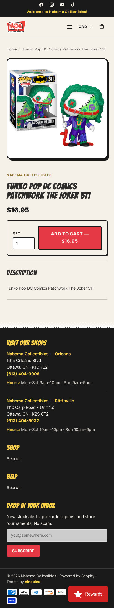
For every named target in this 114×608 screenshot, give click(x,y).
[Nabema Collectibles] (16, 27)
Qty (16, 233)
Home (12, 49)
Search (14, 458)
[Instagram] (51, 4)
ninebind (32, 581)
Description (22, 272)
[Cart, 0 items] (101, 26)
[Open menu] (69, 26)
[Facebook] (41, 4)
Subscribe (23, 550)
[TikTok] (72, 4)
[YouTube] (62, 4)
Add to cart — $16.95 (70, 237)
